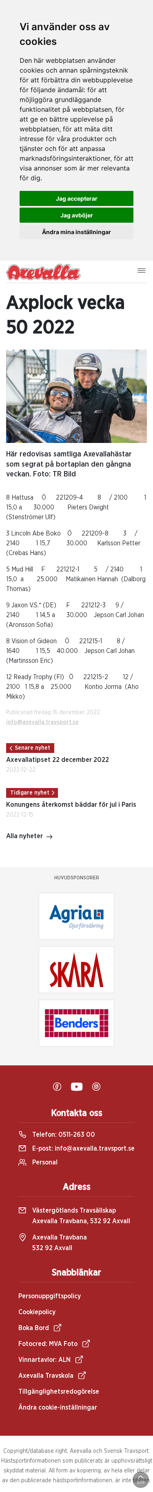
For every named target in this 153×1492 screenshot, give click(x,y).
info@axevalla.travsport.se (42, 722)
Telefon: (63, 1134)
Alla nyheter (24, 836)
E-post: (83, 1148)
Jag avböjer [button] (76, 215)
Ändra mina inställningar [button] (76, 231)
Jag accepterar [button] (77, 198)
